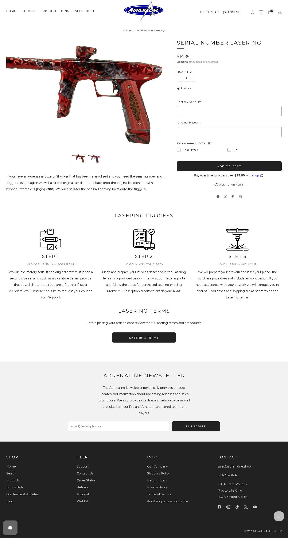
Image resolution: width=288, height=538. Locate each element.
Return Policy (157, 480)
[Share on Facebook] (218, 197)
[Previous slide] (14, 94)
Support (49, 10)
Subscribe (196, 426)
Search (11, 473)
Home (11, 10)
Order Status (86, 480)
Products (28, 10)
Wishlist (82, 501)
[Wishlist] (261, 12)
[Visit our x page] (245, 507)
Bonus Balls (71, 10)
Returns (170, 278)
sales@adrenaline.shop (234, 466)
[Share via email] (240, 197)
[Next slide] (158, 94)
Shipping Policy (158, 473)
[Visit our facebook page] (219, 507)
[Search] (252, 12)
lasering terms (144, 337)
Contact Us (85, 473)
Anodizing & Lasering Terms (167, 501)
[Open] (10, 527)
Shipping (182, 61)
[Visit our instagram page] (228, 507)
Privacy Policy (157, 487)
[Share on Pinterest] (233, 197)
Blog (91, 10)
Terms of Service (159, 494)
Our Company (157, 466)
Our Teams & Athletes (22, 494)
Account (83, 494)
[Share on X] (225, 197)
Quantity (184, 71)
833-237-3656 (227, 475)
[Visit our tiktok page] (237, 507)
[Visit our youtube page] (254, 507)
